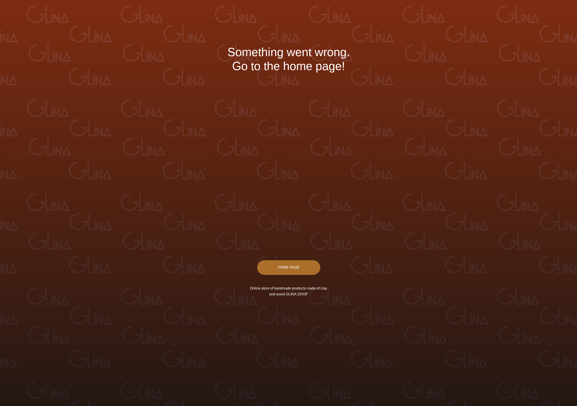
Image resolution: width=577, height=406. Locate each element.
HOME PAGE (289, 267)
